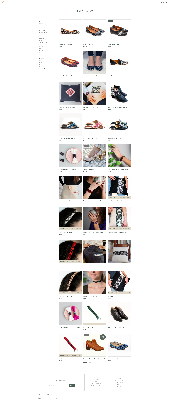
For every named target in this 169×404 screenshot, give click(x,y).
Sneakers (41, 23)
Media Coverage (119, 382)
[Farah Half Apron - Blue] (94, 251)
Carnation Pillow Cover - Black (116, 201)
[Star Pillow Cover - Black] (119, 282)
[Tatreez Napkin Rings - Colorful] (70, 155)
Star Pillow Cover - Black (114, 296)
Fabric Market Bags (43, 42)
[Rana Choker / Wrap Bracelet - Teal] (94, 282)
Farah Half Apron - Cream (66, 201)
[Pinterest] (48, 394)
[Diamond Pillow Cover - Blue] (70, 93)
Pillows (40, 60)
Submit (71, 385)
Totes (40, 36)
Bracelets (41, 56)
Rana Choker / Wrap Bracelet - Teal (93, 296)
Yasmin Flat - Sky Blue (114, 358)
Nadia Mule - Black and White (116, 138)
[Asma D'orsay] (119, 62)
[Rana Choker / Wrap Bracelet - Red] (94, 187)
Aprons (40, 48)
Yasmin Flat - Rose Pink (65, 44)
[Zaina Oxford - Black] (119, 30)
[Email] (39, 394)
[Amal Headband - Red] (70, 251)
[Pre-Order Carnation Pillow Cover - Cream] (119, 218)
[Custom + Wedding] (94, 155)
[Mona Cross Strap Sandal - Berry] (94, 124)
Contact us (47, 2)
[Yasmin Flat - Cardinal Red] (70, 62)
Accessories (41, 44)
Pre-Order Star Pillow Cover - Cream (118, 265)
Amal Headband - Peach (65, 296)
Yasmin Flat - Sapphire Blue (90, 76)
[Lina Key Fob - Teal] (94, 313)
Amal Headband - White (65, 232)
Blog (32, 2)
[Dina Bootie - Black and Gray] (119, 313)
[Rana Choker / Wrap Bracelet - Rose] (94, 218)
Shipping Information (96, 383)
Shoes (39, 21)
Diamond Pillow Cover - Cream (91, 107)
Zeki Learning (17, 2)
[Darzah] (4, 2)
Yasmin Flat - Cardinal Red (66, 76)
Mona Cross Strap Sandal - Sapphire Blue (70, 138)
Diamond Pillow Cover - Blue (67, 107)
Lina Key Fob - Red (64, 358)
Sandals (40, 28)
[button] (165, 400)
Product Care (96, 381)
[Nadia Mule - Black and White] (119, 124)
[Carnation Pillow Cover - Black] (119, 187)
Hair (40, 52)
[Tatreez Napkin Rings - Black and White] (70, 313)
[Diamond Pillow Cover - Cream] (94, 93)
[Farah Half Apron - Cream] (70, 187)
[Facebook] (42, 394)
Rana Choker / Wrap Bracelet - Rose (93, 232)
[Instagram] (45, 394)
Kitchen (40, 62)
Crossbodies (41, 38)
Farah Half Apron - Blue (89, 265)
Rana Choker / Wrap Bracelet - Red (92, 201)
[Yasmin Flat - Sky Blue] (119, 345)
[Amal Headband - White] (70, 218)
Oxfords (40, 27)
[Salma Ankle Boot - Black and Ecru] (119, 93)
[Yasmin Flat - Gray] (94, 30)
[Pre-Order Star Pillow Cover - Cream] (119, 251)
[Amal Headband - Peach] (70, 282)
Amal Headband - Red (65, 265)
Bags (39, 35)
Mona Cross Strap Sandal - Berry (92, 138)
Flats (40, 25)
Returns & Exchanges (96, 385)
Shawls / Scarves (42, 46)
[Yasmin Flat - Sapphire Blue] (94, 62)
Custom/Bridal (41, 68)
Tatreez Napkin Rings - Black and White (69, 327)
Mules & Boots (42, 30)
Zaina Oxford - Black (113, 44)
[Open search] (161, 2)
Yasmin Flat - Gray (88, 44)
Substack (64, 380)
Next (91, 368)
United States (124, 398)
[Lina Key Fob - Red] (70, 345)
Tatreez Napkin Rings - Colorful (67, 169)
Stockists (119, 378)
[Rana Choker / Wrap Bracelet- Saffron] (119, 155)
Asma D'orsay (111, 76)
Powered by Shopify (55, 398)
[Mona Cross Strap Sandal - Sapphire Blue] (70, 124)
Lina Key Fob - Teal (88, 327)
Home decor (41, 58)
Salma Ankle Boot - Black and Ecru (117, 107)
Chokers (40, 54)
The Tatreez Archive (119, 380)
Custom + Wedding (43, 32)
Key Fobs (41, 50)
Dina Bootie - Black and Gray (116, 327)
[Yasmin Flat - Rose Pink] (70, 30)
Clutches (41, 40)
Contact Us (96, 379)
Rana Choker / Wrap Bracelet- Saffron (118, 169)
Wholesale (119, 384)
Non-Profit (119, 386)
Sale (39, 66)
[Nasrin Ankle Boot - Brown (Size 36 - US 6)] (94, 345)
